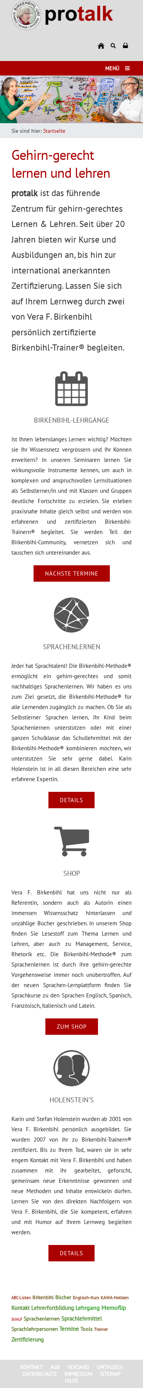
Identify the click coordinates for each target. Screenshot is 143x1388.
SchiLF (16, 1319)
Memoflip (113, 1307)
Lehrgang (88, 1307)
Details (71, 800)
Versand (78, 1367)
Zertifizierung (27, 1339)
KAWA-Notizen (115, 1297)
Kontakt (20, 1307)
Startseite (54, 130)
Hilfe (71, 1380)
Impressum (78, 1373)
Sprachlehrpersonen (34, 1328)
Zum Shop (72, 1026)
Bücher (63, 1297)
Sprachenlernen (42, 1318)
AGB (55, 1367)
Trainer (101, 1329)
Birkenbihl (43, 1297)
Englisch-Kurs (86, 1297)
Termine (69, 1328)
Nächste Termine (71, 573)
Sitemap (110, 1373)
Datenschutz (39, 1373)
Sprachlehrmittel (81, 1318)
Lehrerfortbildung (52, 1307)
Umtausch (110, 1367)
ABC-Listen (21, 1297)
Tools (86, 1328)
